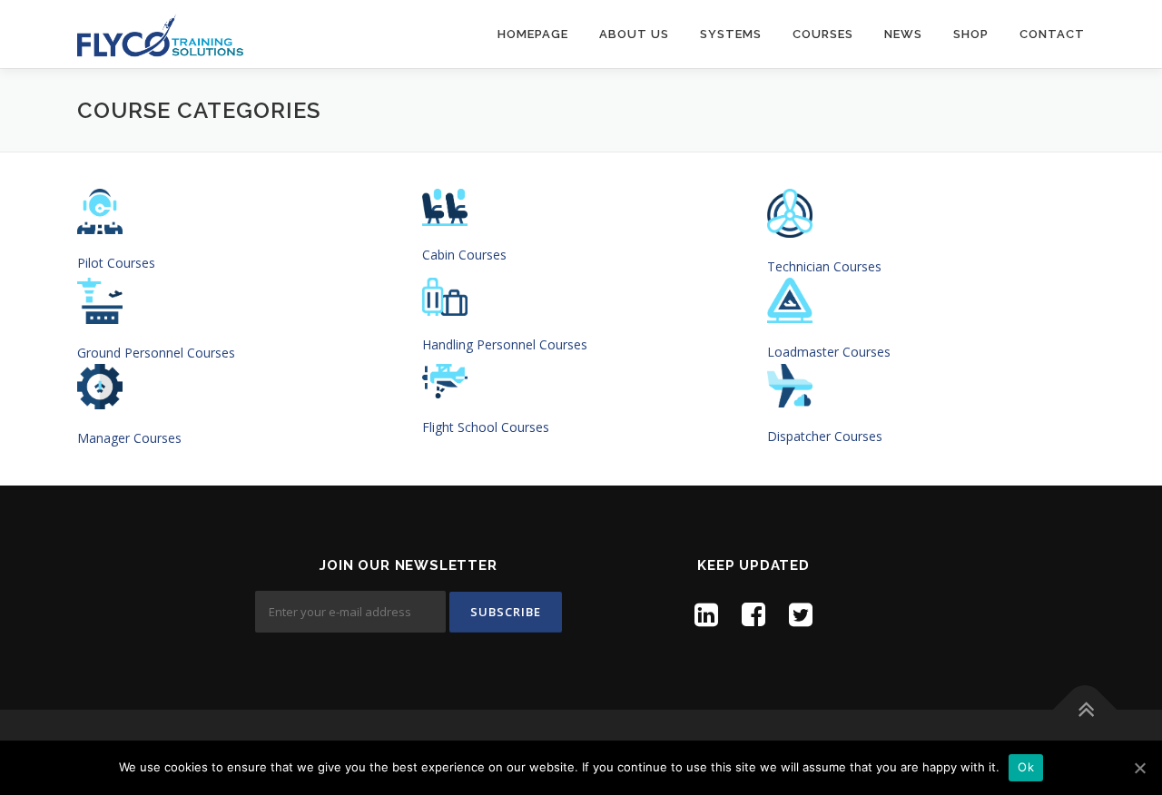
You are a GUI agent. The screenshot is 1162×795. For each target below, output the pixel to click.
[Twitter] (800, 614)
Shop (971, 34)
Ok (1026, 767)
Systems (731, 34)
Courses (823, 34)
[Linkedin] (706, 614)
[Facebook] (753, 614)
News (903, 34)
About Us (634, 34)
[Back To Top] (1085, 710)
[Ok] (1139, 768)
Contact (1052, 34)
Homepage (532, 34)
